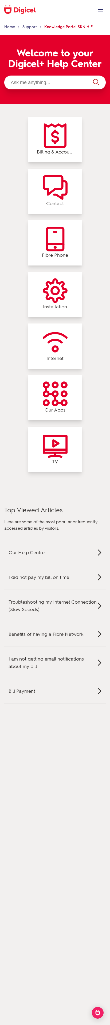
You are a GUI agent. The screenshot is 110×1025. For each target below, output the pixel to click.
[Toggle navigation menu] (100, 9)
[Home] (22, 9)
